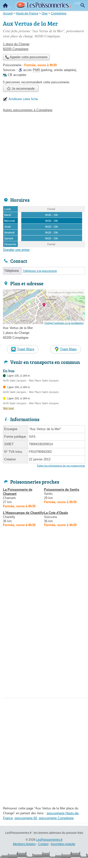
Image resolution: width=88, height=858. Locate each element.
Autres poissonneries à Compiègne (27, 110)
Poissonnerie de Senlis (61, 489)
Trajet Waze (25, 349)
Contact (43, 844)
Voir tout (8, 408)
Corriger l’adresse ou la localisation (64, 323)
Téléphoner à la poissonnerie (40, 270)
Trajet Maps (68, 349)
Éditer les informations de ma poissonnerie (61, 465)
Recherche (82, 5)
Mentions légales (24, 844)
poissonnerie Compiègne (56, 818)
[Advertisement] (44, 652)
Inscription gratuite (63, 844)
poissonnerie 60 (26, 818)
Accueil (5, 5)
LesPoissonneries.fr (49, 839)
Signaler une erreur (16, 250)
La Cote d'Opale (56, 513)
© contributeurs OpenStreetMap (66, 292)
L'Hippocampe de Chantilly (23, 513)
